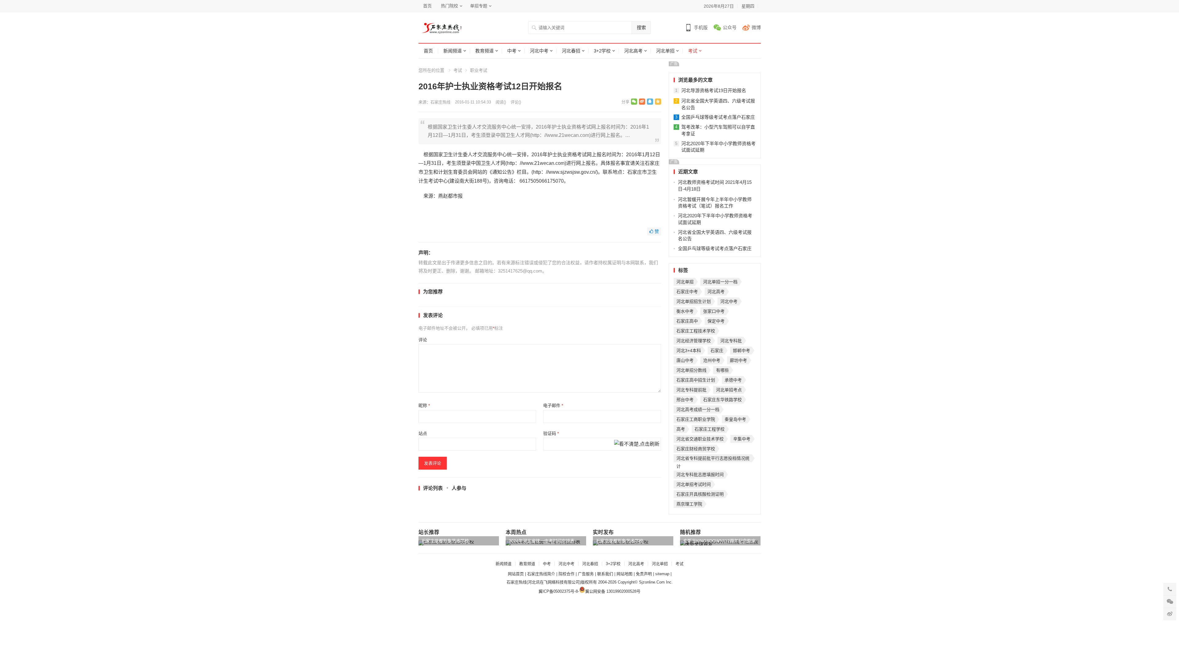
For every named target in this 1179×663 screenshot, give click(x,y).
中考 (511, 50)
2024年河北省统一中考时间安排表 (541, 540)
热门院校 (449, 5)
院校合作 (566, 574)
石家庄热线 (440, 102)
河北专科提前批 (691, 389)
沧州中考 (711, 360)
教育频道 (484, 50)
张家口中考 (714, 311)
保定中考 (716, 321)
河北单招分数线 (691, 370)
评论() (516, 102)
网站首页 (516, 574)
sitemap (662, 574)
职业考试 (478, 70)
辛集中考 (741, 438)
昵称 (424, 405)
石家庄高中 (687, 321)
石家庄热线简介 (541, 574)
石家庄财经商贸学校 (695, 448)
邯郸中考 (741, 350)
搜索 (641, 27)
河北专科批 (731, 340)
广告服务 (586, 574)
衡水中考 (685, 311)
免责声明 (644, 574)
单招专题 (478, 5)
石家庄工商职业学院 (695, 419)
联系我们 (605, 574)
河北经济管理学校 (693, 340)
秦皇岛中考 (735, 419)
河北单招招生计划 (693, 301)
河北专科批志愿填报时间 (700, 474)
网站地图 (624, 574)
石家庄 (716, 350)
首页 (427, 5)
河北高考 (633, 50)
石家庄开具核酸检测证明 (700, 494)
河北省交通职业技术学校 (700, 438)
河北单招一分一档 (720, 281)
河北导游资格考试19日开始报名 (713, 90)
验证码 (551, 433)
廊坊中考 (738, 360)
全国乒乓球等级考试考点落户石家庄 (718, 117)
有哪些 (722, 370)
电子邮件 (553, 405)
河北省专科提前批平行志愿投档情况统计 (712, 459)
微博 (756, 27)
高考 (680, 429)
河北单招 (665, 50)
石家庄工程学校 (710, 429)
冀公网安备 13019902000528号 (612, 591)
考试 (692, 50)
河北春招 (571, 50)
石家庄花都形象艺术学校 (445, 540)
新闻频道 (452, 50)
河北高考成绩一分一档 (697, 409)
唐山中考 (685, 360)
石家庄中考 (687, 291)
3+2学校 (602, 50)
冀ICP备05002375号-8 (558, 591)
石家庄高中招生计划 (695, 380)
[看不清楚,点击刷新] (637, 444)
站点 (422, 433)
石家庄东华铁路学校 (722, 399)
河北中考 (539, 50)
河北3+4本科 (688, 350)
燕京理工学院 (689, 504)
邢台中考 (685, 399)
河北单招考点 (729, 389)
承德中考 (733, 380)
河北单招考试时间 (693, 484)
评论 (422, 339)
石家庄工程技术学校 (695, 330)
